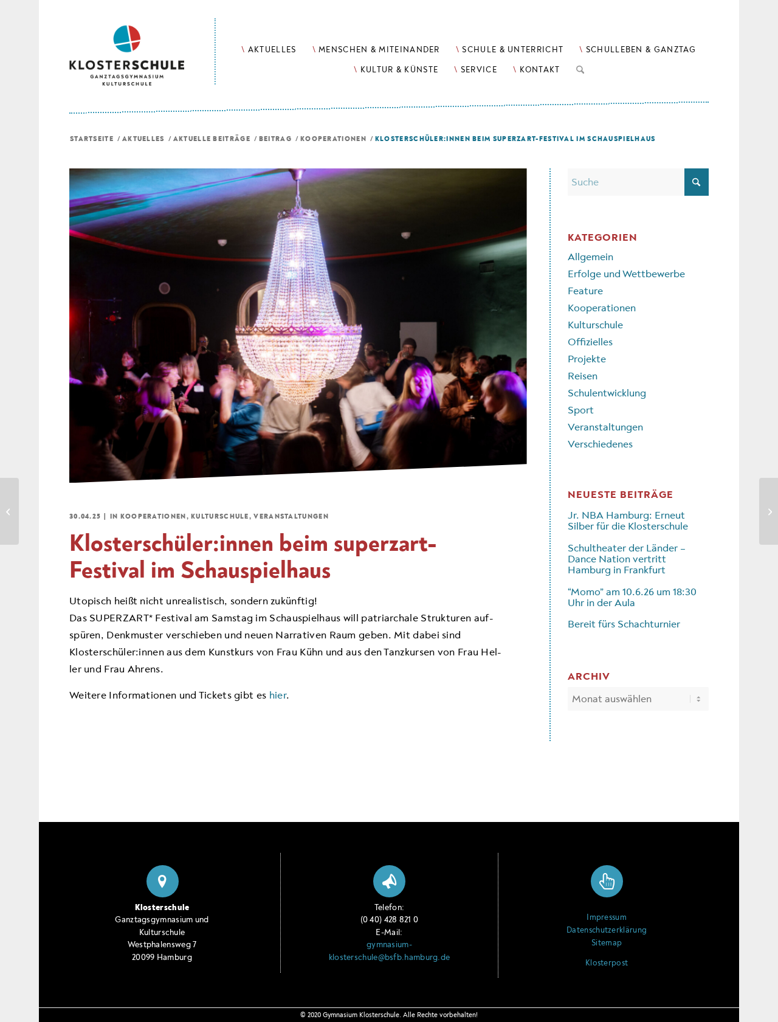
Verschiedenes (600, 444)
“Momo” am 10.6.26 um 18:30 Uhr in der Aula (632, 597)
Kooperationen (153, 516)
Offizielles (590, 342)
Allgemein (590, 256)
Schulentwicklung (607, 393)
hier (277, 695)
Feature (585, 291)
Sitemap (606, 943)
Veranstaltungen (291, 516)
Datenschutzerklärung (606, 930)
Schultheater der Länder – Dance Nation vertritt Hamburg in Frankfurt (627, 559)
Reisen (582, 376)
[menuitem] (268, 50)
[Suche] (580, 67)
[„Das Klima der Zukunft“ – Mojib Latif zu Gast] (9, 511)
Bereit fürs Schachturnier (624, 624)
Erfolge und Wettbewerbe (626, 274)
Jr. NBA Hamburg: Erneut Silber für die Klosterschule (628, 521)
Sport (581, 410)
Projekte (587, 359)
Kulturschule (220, 516)
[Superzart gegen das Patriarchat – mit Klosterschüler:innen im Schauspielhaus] (768, 511)
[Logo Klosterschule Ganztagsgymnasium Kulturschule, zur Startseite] (142, 43)
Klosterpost (606, 963)
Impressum (607, 917)
